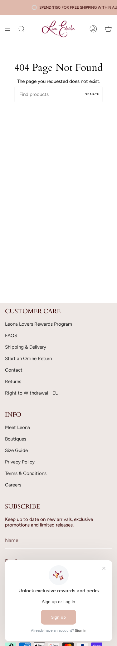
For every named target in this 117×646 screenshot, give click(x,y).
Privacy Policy (20, 462)
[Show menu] (9, 29)
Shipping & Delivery (25, 347)
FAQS (11, 335)
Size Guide (16, 450)
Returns (13, 381)
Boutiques (15, 439)
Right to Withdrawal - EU (32, 393)
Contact (13, 370)
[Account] (93, 29)
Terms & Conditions (25, 473)
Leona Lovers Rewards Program (38, 324)
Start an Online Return (28, 358)
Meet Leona (17, 427)
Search (92, 94)
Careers (13, 485)
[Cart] (108, 29)
